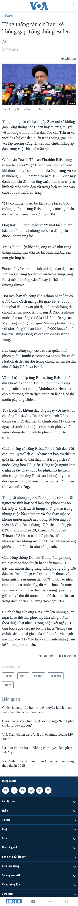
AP (4, 41)
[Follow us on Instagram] (31, 790)
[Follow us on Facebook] (5, 790)
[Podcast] (39, 790)
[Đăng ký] (48, 790)
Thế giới (7, 16)
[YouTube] (33, 901)
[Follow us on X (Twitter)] (14, 790)
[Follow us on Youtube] (22, 790)
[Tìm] (66, 901)
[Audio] (50, 901)
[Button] (68, 58)
